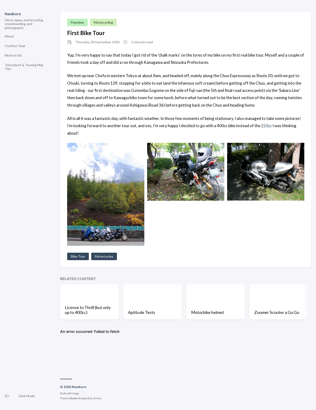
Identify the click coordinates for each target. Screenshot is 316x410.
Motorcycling (103, 22)
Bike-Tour (78, 256)
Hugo (75, 393)
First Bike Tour (86, 32)
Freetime (77, 22)
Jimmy (97, 398)
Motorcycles (104, 256)
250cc (266, 125)
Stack (73, 398)
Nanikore (13, 13)
